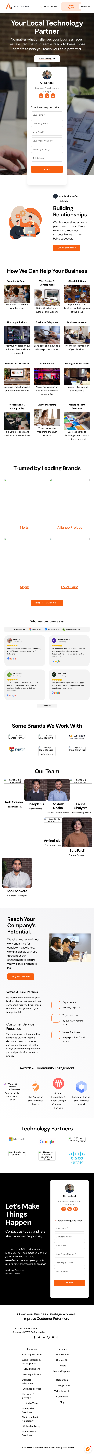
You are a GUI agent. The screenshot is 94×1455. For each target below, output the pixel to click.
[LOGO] (17, 3)
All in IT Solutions (34, 1447)
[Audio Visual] (47, 368)
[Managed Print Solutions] (77, 413)
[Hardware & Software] (17, 368)
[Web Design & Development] (47, 289)
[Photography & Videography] (17, 413)
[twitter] (39, 1337)
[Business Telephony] (47, 327)
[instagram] (48, 1337)
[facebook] (34, 1337)
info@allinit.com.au (65, 1447)
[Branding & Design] (17, 286)
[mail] (53, 95)
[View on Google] (9, 640)
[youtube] (53, 1337)
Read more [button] (56, 656)
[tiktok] (57, 1337)
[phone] (47, 95)
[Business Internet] (77, 327)
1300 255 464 (50, 6)
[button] (88, 1449)
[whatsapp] (41, 95)
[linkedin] (44, 1337)
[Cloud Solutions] (77, 286)
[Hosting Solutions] (17, 327)
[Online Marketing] (47, 409)
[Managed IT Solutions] (77, 368)
